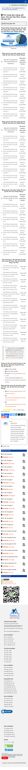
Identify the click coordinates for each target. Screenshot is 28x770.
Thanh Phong (13, 423)
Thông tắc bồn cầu (8, 704)
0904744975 (5, 482)
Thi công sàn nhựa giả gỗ (9, 736)
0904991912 (5, 457)
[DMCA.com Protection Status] (5, 579)
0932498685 (5, 502)
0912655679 (5, 463)
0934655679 (5, 572)
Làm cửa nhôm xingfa (8, 673)
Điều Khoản (12, 754)
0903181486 (5, 508)
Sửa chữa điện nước (8, 698)
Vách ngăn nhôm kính (8, 675)
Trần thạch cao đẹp (8, 669)
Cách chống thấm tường (9, 685)
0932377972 (5, 476)
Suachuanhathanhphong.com (18, 373)
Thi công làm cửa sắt (8, 730)
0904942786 (5, 540)
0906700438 (5, 470)
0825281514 (5, 489)
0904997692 (5, 553)
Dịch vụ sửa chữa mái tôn (9, 642)
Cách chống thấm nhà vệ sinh (10, 692)
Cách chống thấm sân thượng (10, 690)
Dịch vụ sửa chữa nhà (9, 639)
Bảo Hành (7, 754)
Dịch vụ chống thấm (8, 637)
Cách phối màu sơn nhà (9, 683)
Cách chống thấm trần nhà (9, 686)
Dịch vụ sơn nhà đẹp (8, 641)
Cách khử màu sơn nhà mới (10, 688)
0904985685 (5, 566)
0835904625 (5, 547)
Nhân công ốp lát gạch (9, 732)
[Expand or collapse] (25, 24)
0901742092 (5, 521)
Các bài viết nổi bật (11, 756)
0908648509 (5, 495)
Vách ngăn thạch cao (8, 671)
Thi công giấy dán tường (9, 734)
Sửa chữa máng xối (8, 667)
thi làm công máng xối (13, 358)
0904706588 (5, 514)
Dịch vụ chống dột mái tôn (9, 644)
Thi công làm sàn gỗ (8, 728)
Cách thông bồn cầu (8, 681)
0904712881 (5, 534)
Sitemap (20, 754)
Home (3, 8)
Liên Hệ (16, 754)
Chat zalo (5, 758)
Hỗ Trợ (3, 754)
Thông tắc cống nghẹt (8, 706)
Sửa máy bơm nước (8, 700)
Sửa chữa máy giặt (8, 702)
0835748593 (5, 559)
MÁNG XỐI (8, 8)
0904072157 (5, 527)
